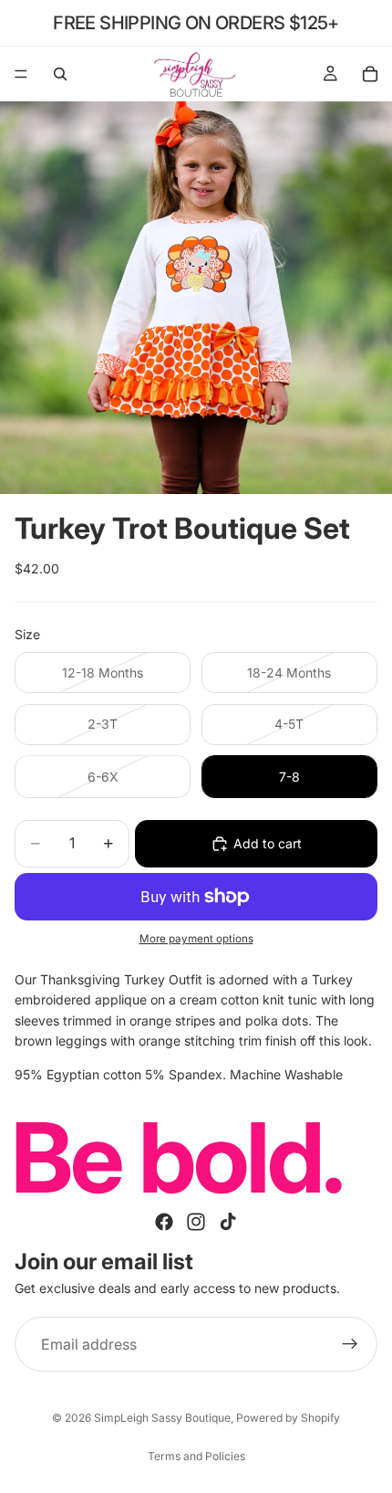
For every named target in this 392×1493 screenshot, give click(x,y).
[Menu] (21, 74)
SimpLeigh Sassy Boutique (162, 1418)
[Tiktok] (228, 1222)
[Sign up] (350, 1344)
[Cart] (370, 74)
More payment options (196, 938)
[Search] (60, 74)
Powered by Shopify (288, 1418)
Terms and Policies (196, 1456)
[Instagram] (196, 1222)
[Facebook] (164, 1222)
